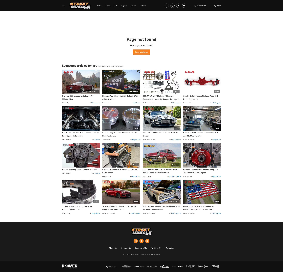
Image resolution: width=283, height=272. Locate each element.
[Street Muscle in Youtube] (147, 241)
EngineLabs (136, 139)
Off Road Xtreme (175, 176)
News (108, 6)
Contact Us (126, 248)
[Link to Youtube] (184, 6)
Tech (115, 6)
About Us (113, 248)
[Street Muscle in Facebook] (141, 241)
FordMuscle (136, 103)
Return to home (141, 52)
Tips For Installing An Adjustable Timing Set (79, 169)
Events (133, 6)
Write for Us (156, 248)
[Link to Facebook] (178, 6)
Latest (99, 6)
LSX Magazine (95, 103)
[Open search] (167, 6)
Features (143, 6)
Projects (124, 6)
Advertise (170, 248)
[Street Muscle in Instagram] (136, 241)
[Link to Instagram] (172, 6)
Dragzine (97, 139)
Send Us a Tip (141, 248)
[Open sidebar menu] (63, 5)
